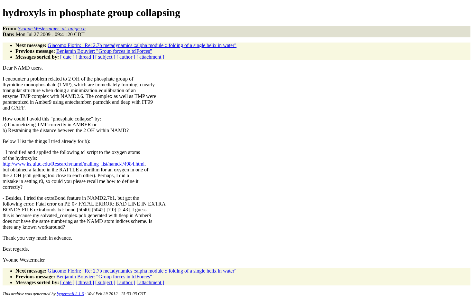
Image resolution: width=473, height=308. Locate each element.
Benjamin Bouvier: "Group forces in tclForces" (104, 51)
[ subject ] (105, 57)
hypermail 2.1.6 (70, 293)
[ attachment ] (150, 57)
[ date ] (67, 57)
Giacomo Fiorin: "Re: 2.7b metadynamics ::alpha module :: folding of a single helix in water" (142, 45)
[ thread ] (85, 57)
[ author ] (125, 57)
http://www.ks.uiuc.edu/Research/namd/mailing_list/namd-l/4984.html (73, 164)
